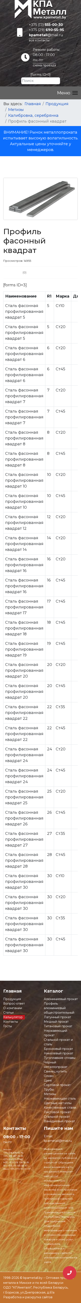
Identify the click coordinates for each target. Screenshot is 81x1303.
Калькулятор (13, 1017)
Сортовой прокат (57, 1085)
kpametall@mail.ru (58, 1141)
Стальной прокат (57, 1117)
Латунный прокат (57, 1017)
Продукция (12, 999)
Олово (49, 1076)
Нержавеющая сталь (60, 1098)
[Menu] (67, 92)
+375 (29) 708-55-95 (19, 1162)
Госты (7, 1026)
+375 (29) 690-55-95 (13, 1152)
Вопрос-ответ (14, 1003)
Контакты (10, 1022)
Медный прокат (56, 1022)
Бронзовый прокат (58, 1049)
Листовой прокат (57, 1112)
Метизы (50, 1094)
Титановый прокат (58, 1026)
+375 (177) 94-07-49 (20, 1168)
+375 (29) (46, 30)
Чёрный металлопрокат (55, 1064)
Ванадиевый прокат (59, 1121)
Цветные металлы (57, 1103)
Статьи (8, 1013)
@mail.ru (46, 35)
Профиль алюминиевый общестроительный (59, 1008)
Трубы (49, 1089)
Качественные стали (60, 1108)
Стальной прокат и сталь (58, 1042)
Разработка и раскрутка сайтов (27, 1297)
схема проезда (44, 65)
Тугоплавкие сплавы (59, 1058)
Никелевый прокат (58, 1053)
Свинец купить (55, 1071)
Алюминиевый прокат (61, 999)
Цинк (48, 1080)
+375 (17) (46, 25)
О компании (12, 1008)
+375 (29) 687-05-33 (13, 1156)
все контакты (39, 40)
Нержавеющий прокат (55, 1033)
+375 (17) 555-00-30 (17, 1165)
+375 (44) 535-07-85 (13, 1159)
